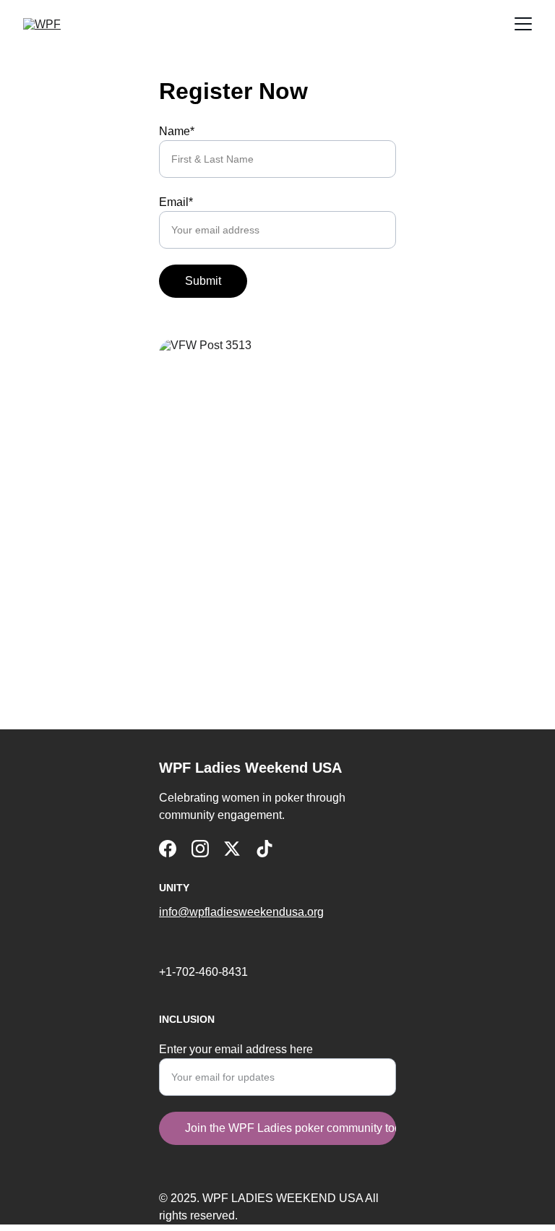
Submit (203, 281)
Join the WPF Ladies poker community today (290, 1128)
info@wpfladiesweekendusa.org (241, 912)
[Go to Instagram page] (200, 848)
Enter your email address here (236, 1049)
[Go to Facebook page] (167, 848)
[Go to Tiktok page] (264, 848)
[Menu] (523, 23)
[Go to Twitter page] (232, 848)
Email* (176, 202)
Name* (176, 131)
